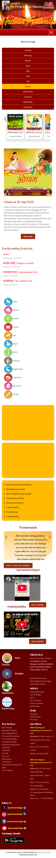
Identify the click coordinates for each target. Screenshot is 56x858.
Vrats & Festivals (36, 703)
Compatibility (13, 516)
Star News (34, 714)
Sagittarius (17, 368)
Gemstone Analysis (15, 502)
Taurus (15, 309)
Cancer (15, 326)
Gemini (15, 318)
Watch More (38, 641)
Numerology (12, 512)
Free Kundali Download (11, 736)
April (28, 65)
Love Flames (7, 762)
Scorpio (16, 360)
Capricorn (17, 377)
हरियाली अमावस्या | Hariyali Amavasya (15, 133)
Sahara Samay (35, 717)
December (28, 107)
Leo (14, 335)
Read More (28, 236)
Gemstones (8, 692)
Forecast (5, 756)
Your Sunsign (7, 727)
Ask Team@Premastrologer (19, 493)
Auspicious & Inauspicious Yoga (12, 766)
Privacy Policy (43, 852)
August (28, 86)
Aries (14, 301)
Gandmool (6, 750)
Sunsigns (19, 673)
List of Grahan (7, 770)
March (28, 60)
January (28, 50)
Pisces (15, 394)
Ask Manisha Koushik (16, 489)
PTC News (34, 719)
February (28, 55)
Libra (14, 352)
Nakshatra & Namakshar (11, 744)
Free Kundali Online (9, 739)
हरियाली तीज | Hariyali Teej (34, 133)
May (28, 71)
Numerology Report (9, 733)
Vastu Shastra (11, 661)
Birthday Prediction (9, 730)
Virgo (14, 343)
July (28, 81)
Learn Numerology (37, 692)
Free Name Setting (9, 742)
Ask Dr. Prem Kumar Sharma (19, 484)
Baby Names (7, 759)
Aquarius (16, 385)
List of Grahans (36, 700)
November (28, 102)
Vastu (32, 697)
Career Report (13, 507)
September (28, 91)
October (28, 96)
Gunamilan (6, 747)
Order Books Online (15, 498)
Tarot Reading (35, 695)
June (28, 76)
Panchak (5, 753)
